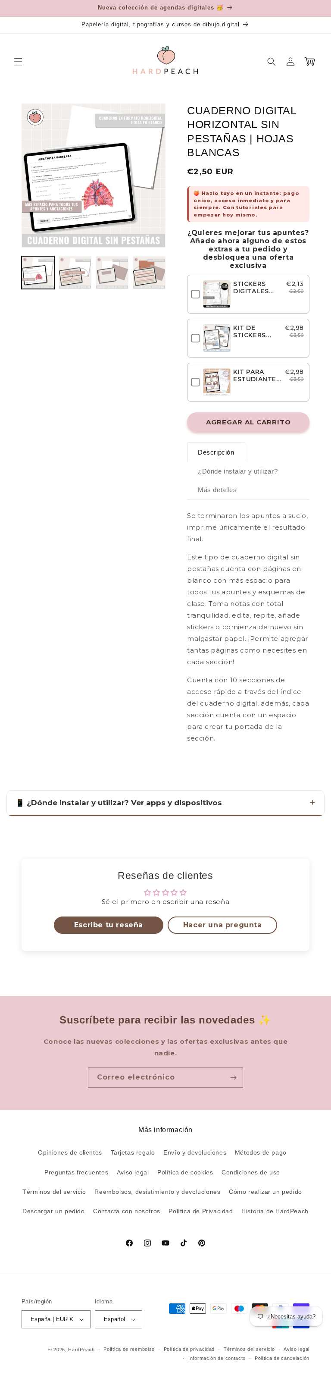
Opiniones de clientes (70, 1152)
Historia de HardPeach (275, 1211)
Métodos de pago (261, 1152)
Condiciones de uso (251, 1172)
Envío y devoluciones (194, 1152)
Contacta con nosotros (126, 1211)
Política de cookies (185, 1172)
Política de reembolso (129, 1349)
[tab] (216, 452)
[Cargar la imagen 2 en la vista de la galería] (75, 272)
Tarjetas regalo (133, 1152)
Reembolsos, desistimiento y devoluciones (157, 1191)
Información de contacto (217, 1358)
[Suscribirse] (233, 1077)
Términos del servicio (54, 1191)
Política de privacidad (189, 1349)
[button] (18, 61)
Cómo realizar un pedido (265, 1191)
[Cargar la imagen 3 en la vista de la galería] (112, 272)
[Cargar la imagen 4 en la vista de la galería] (149, 272)
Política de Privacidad (201, 1211)
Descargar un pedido (53, 1211)
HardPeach (81, 1349)
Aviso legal (133, 1172)
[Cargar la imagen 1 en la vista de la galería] (38, 272)
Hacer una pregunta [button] (222, 925)
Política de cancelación (282, 1358)
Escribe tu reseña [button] (108, 925)
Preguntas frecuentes (76, 1172)
